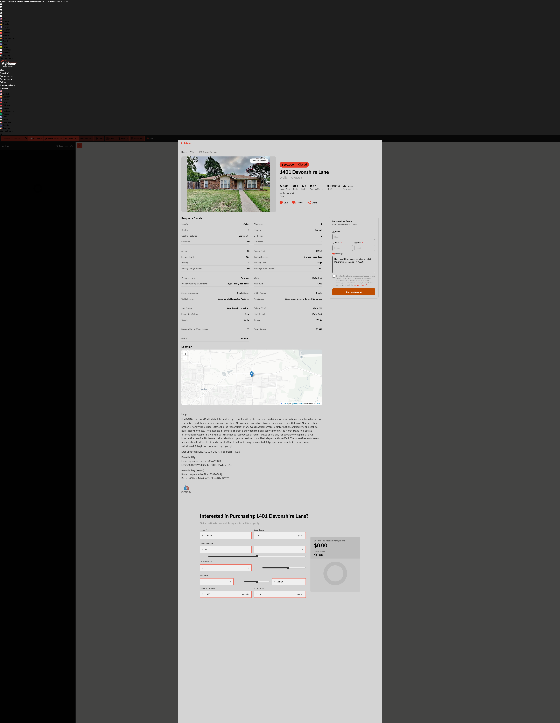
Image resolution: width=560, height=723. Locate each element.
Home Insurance (207, 588)
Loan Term (259, 530)
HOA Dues (259, 588)
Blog (2, 70)
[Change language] (2, 18)
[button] (252, 374)
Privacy (362, 285)
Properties (5, 76)
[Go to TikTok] (1, 15)
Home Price (205, 530)
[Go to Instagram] (1, 7)
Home (184, 152)
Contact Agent (354, 291)
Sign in (10, 58)
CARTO (318, 404)
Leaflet (285, 404)
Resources (5, 79)
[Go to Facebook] (1, 4)
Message (339, 254)
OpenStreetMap (297, 404)
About (3, 73)
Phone (338, 243)
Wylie (192, 152)
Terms (356, 285)
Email (360, 243)
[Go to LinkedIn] (1, 13)
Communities (6, 85)
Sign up (3, 58)
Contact (4, 88)
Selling (3, 82)
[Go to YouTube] (1, 10)
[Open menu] (1, 133)
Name (338, 231)
